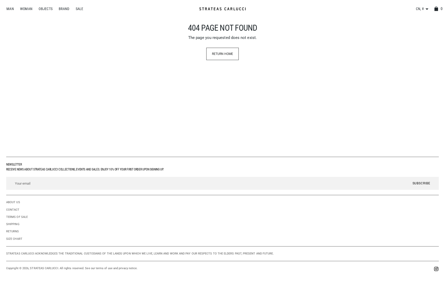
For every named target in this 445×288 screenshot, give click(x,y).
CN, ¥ (420, 9)
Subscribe (421, 183)
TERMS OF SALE (17, 217)
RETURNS (12, 231)
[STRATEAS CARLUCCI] (222, 8)
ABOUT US (13, 202)
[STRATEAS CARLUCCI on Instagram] (436, 269)
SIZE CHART (14, 239)
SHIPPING (13, 224)
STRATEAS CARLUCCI (44, 268)
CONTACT (13, 209)
